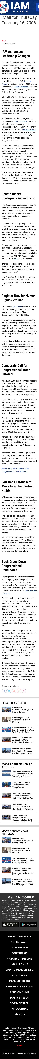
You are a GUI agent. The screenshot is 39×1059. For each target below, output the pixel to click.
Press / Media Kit (19, 936)
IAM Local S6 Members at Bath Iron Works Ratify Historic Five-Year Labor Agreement (22, 741)
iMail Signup (19, 964)
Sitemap (20, 1054)
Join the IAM (19, 947)
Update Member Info (19, 969)
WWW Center (19, 1003)
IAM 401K (19, 1014)
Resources (19, 975)
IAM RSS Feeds (19, 997)
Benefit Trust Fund (19, 986)
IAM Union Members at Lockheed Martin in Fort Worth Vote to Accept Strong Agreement (22, 774)
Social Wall (19, 942)
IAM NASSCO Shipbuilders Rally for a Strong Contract (22, 710)
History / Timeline (19, 958)
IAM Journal (19, 1008)
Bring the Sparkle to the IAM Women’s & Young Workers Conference (21, 786)
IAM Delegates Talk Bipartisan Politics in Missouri (21, 720)
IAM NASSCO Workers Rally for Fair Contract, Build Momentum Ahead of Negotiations (22, 752)
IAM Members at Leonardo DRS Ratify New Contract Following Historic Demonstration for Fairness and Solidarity (22, 810)
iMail (4, 41)
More (19, 1045)
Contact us (19, 953)
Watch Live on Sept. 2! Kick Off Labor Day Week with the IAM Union (23, 730)
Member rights (19, 981)
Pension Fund (19, 992)
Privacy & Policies (8, 1054)
